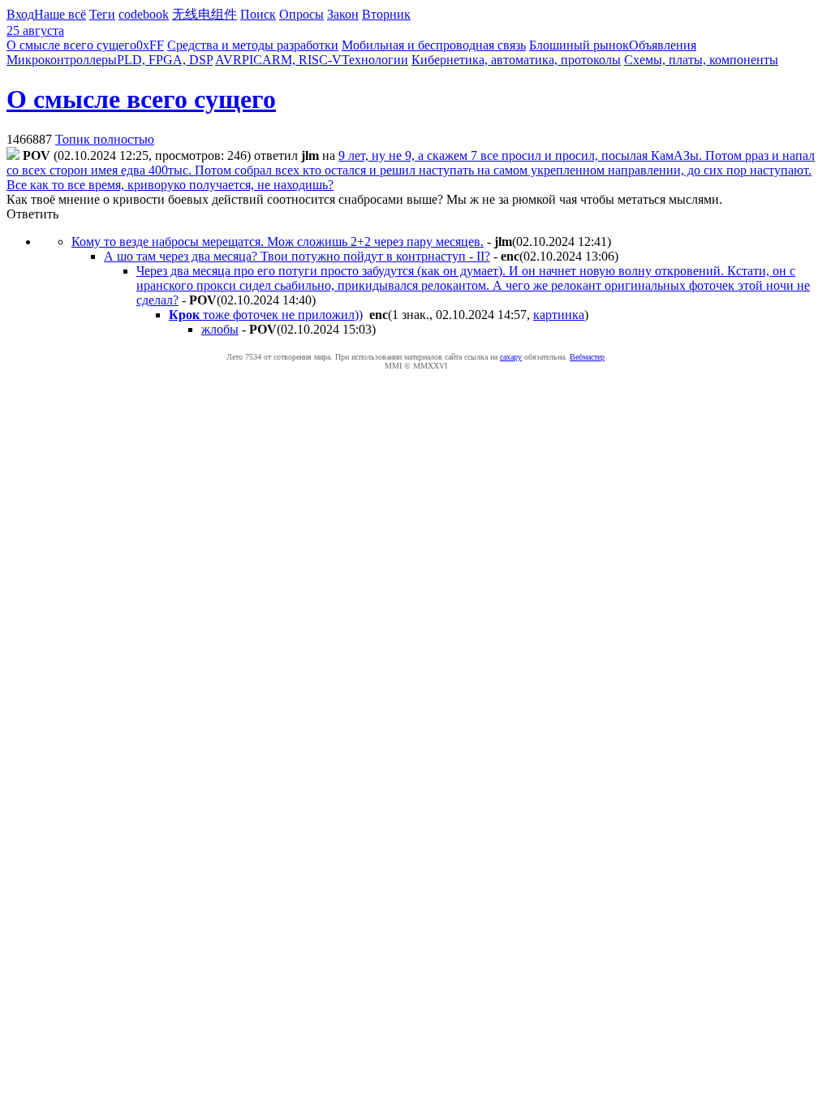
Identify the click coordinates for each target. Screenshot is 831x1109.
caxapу (511, 356)
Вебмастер (587, 356)
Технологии (375, 60)
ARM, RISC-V (302, 60)
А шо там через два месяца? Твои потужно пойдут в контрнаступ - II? (297, 256)
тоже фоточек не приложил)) (266, 314)
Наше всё (60, 14)
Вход (20, 14)
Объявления (662, 45)
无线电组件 (204, 14)
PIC (252, 60)
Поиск (258, 14)
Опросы (301, 14)
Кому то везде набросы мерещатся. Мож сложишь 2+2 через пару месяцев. (277, 241)
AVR (228, 60)
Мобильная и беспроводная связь (434, 45)
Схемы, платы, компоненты (701, 60)
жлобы (220, 329)
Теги (102, 14)
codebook (143, 14)
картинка (558, 314)
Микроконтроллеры (61, 60)
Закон (343, 14)
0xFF (150, 45)
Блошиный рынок (579, 45)
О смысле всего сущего (71, 45)
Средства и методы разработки (252, 45)
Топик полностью (104, 139)
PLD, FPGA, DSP (165, 60)
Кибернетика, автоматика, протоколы (516, 60)
